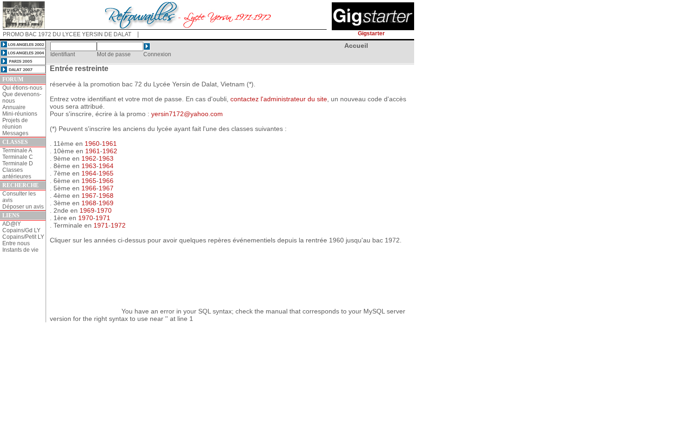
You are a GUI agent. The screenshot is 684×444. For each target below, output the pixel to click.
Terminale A (17, 150)
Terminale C (17, 157)
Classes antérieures (16, 173)
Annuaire (14, 107)
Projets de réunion (15, 123)
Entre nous (16, 243)
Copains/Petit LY (23, 237)
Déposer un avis (23, 206)
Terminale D (17, 163)
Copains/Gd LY (21, 230)
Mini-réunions (19, 114)
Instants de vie (20, 250)
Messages (15, 133)
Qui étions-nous (22, 88)
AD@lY (11, 224)
